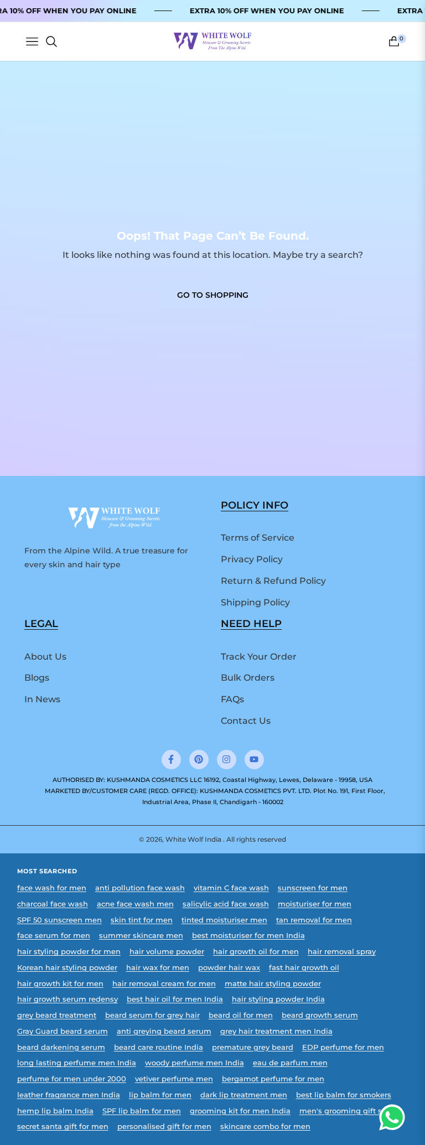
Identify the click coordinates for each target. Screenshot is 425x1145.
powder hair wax (229, 967)
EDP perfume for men (343, 1047)
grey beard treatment (56, 1015)
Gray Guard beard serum (62, 1031)
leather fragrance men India (68, 1095)
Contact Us (246, 721)
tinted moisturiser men (224, 920)
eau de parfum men (290, 1063)
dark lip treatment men (243, 1095)
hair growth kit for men (60, 984)
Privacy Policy (252, 559)
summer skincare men (141, 935)
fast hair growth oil (304, 967)
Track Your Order (259, 656)
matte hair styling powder (273, 984)
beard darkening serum (61, 1047)
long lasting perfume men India (76, 1063)
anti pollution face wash (140, 888)
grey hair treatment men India (276, 1031)
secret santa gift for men (62, 1126)
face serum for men (53, 935)
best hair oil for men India (175, 999)
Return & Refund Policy (273, 581)
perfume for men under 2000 (71, 1079)
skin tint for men (142, 920)
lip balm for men (160, 1095)
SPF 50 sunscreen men (59, 920)
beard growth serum (320, 1015)
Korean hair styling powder (67, 967)
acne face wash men (135, 904)
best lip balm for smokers (343, 1095)
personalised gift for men (164, 1126)
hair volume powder (166, 951)
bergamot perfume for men (273, 1079)
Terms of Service (257, 537)
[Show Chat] (394, 1117)
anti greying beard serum (164, 1031)
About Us (45, 656)
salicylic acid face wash (226, 904)
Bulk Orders (247, 677)
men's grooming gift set (344, 1111)
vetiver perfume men (174, 1079)
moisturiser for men (314, 904)
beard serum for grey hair (152, 1015)
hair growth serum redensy (67, 999)
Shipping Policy (255, 602)
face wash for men (51, 888)
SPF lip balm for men (141, 1111)
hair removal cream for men (164, 984)
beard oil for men (241, 1015)
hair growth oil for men (256, 951)
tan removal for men (314, 920)
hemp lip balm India (55, 1111)
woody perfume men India (194, 1063)
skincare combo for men (265, 1126)
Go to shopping (212, 295)
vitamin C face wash (231, 888)
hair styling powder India (278, 999)
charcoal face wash (52, 904)
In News (42, 699)
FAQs (232, 699)
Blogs (36, 677)
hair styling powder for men (69, 951)
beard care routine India (158, 1047)
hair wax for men (157, 967)
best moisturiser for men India (248, 935)
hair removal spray (342, 951)
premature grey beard (252, 1047)
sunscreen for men (313, 888)
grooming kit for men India (240, 1111)
